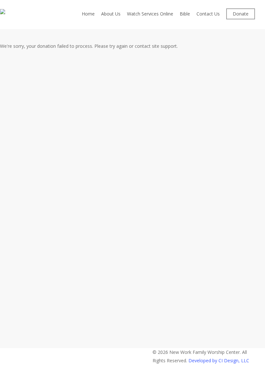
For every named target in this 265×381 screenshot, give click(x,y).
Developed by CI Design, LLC (218, 360)
